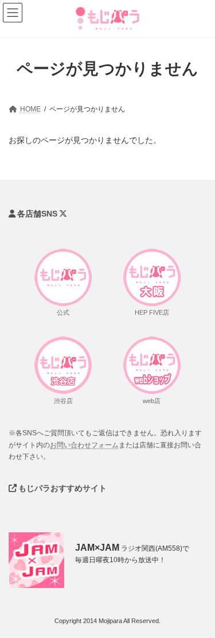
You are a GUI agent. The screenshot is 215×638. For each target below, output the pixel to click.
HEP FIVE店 (152, 312)
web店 (152, 400)
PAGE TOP (197, 618)
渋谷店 (63, 400)
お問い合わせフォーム (84, 444)
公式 (63, 312)
